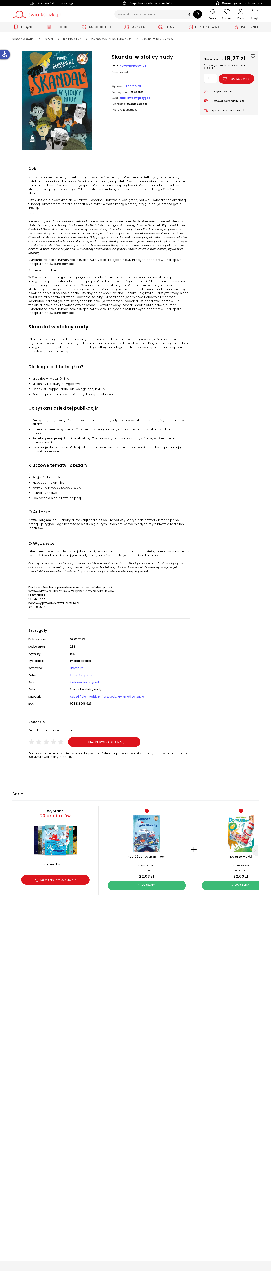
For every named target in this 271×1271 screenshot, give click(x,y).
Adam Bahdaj (146, 865)
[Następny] (255, 850)
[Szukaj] (197, 14)
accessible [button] (5, 54)
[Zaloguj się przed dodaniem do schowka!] (252, 56)
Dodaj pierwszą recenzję (104, 742)
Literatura (133, 86)
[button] (189, 14)
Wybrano (148, 885)
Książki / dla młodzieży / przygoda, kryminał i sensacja (107, 697)
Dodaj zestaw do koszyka (58, 880)
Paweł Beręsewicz (133, 66)
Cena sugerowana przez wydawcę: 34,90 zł (225, 66)
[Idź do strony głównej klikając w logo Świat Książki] (36, 14)
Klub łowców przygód (135, 98)
